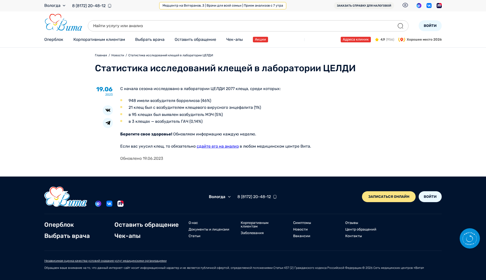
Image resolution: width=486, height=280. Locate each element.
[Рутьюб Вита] (439, 5)
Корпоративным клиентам (99, 39)
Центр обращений (360, 229)
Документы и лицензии (209, 229)
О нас (193, 223)
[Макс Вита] (418, 5)
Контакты (353, 236)
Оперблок (53, 39)
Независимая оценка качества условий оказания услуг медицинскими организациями (105, 260)
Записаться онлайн (388, 197)
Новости (300, 229)
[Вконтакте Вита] (429, 5)
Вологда (52, 6)
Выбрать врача (150, 39)
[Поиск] (400, 26)
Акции (260, 39)
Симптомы (302, 223)
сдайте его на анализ (218, 146)
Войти (430, 26)
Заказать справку (364, 5)
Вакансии (301, 236)
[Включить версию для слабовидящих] (405, 5)
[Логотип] (63, 22)
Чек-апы (234, 39)
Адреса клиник (356, 39)
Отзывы (351, 223)
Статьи (194, 236)
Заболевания (252, 233)
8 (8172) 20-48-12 (89, 6)
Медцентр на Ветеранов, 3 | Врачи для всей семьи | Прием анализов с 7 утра (223, 5)
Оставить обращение (195, 39)
